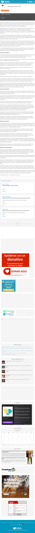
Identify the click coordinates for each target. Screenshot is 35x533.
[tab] (13, 502)
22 (26, 439)
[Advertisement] (17, 233)
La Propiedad (11, 522)
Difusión (19, 522)
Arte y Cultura (5, 184)
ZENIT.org (14, 22)
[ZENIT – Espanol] (10, 2)
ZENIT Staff (2, 18)
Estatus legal (24, 522)
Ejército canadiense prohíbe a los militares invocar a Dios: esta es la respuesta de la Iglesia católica (18, 366)
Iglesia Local (5, 209)
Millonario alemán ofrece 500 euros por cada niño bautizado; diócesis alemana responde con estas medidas (19, 375)
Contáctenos (32, 522)
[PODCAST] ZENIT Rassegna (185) (7, 354)
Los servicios (15, 522)
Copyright (27, 522)
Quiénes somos (3, 522)
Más (17, 223)
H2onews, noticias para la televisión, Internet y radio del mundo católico (15, 210)
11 (8, 437)
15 (26, 437)
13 (17, 437)
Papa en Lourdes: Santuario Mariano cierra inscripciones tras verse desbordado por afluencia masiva (16, 348)
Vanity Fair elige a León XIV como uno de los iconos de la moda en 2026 (12, 353)
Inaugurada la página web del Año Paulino (10, 185)
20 (17, 439)
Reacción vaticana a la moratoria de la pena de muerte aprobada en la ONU (16, 198)
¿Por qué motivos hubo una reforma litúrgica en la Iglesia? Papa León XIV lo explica (17, 379)
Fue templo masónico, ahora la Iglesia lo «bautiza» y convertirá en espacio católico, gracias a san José (19, 371)
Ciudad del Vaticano (6, 196)
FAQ (7, 522)
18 (8, 439)
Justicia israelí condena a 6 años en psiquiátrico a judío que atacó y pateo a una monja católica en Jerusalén (17, 350)
